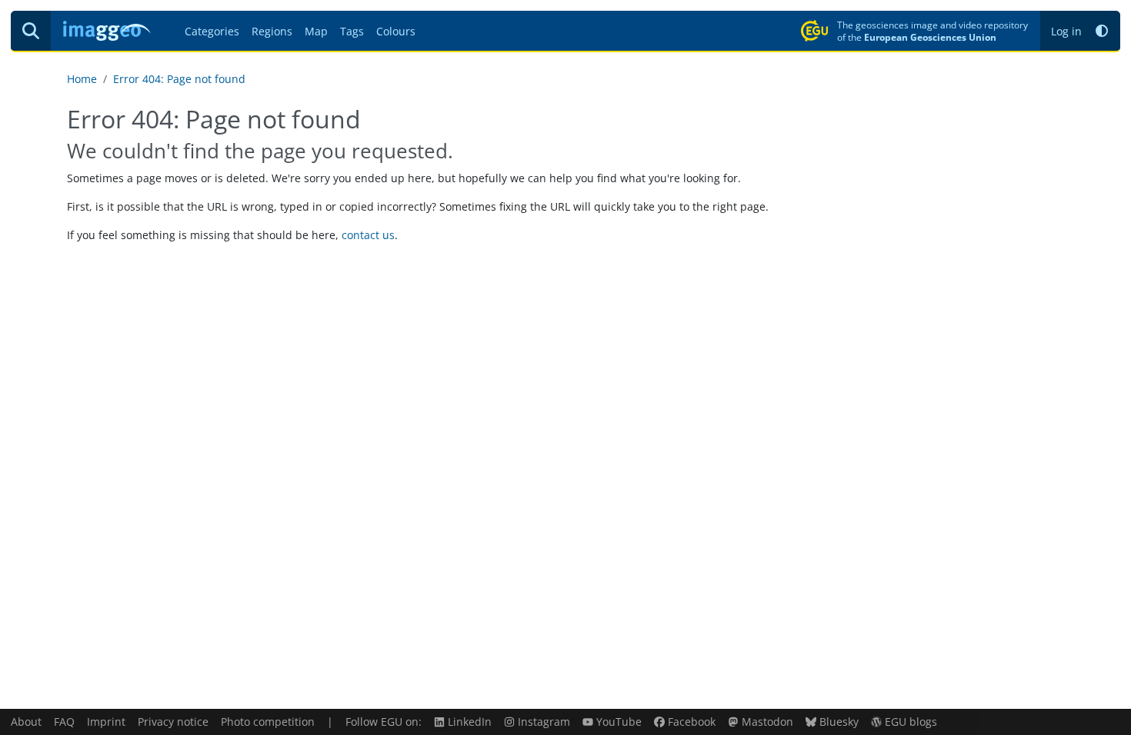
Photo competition (268, 721)
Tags (352, 31)
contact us (368, 235)
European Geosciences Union (930, 37)
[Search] (31, 31)
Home (82, 79)
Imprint (106, 721)
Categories (212, 31)
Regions (272, 31)
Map (316, 31)
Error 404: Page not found (179, 79)
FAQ (64, 721)
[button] (1101, 31)
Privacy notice (173, 721)
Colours (395, 31)
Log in (1066, 31)
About (26, 721)
